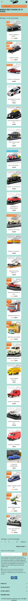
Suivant (24, 542)
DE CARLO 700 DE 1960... (14, 229)
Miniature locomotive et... (14, 251)
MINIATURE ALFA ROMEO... (14, 337)
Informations (5, 595)
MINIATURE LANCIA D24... (14, 315)
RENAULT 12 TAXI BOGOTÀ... (14, 186)
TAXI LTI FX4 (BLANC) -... (14, 165)
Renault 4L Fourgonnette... (14, 401)
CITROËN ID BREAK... (14, 57)
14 (17, 542)
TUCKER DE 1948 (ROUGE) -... (14, 79)
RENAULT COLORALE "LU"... (14, 358)
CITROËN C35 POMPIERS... (14, 444)
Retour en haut (21, 546)
